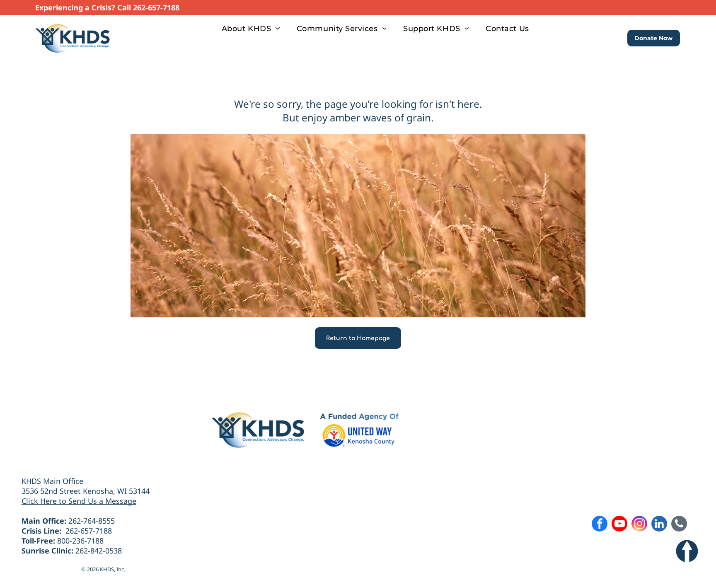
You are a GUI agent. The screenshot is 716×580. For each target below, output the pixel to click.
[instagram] (639, 525)
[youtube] (619, 525)
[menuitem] (250, 28)
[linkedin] (659, 525)
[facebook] (599, 525)
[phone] (679, 525)
